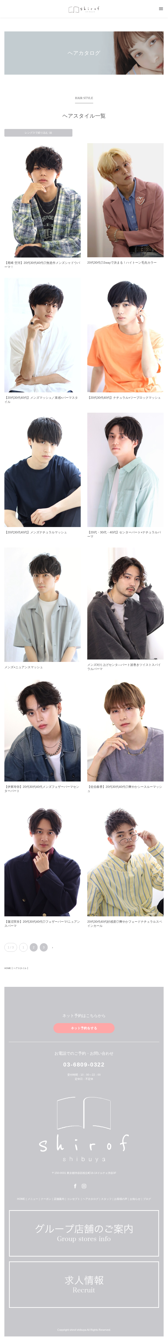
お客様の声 (120, 1198)
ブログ (147, 1198)
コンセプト (73, 1198)
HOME (7, 968)
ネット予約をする (84, 1028)
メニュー (33, 1198)
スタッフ (106, 1198)
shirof (84, 10)
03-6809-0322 (84, 1064)
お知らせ (135, 1198)
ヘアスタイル (19, 968)
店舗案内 (59, 1198)
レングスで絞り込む (38, 132)
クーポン (46, 1198)
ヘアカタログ (90, 1198)
